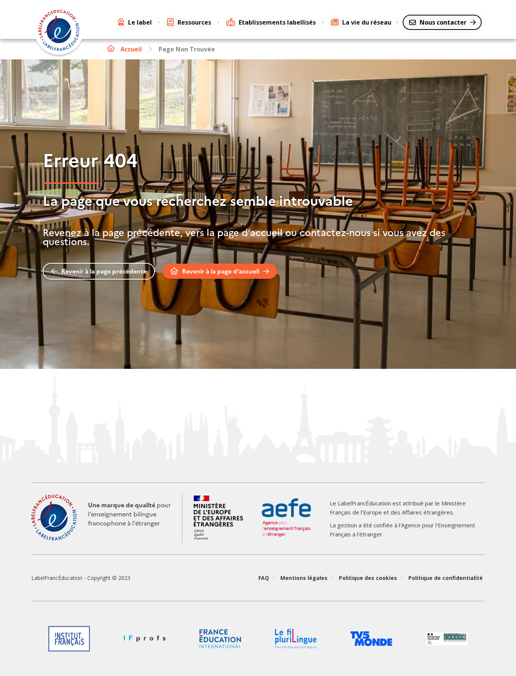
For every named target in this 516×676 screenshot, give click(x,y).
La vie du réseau (366, 22)
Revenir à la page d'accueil (220, 271)
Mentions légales (304, 577)
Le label (140, 22)
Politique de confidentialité (445, 577)
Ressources (194, 22)
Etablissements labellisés (277, 22)
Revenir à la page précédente (104, 271)
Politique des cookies (368, 577)
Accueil (131, 49)
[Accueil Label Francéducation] (58, 31)
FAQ (263, 577)
